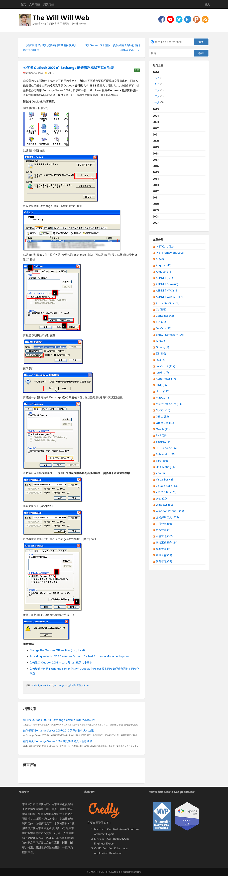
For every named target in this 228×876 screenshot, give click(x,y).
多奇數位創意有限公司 (131, 871)
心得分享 (164, 524)
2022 (156, 128)
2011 (156, 197)
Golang (162, 347)
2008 (156, 216)
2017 (156, 160)
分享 (137, 70)
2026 (158, 87)
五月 (157, 84)
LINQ (162, 385)
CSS (161, 322)
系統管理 (164, 536)
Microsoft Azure (169, 404)
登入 (207, 4)
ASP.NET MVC (167, 290)
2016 (156, 166)
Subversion (165, 454)
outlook (35, 685)
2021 (156, 134)
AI (160, 259)
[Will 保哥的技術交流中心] (162, 19)
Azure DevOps (167, 303)
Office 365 (165, 423)
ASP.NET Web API (169, 297)
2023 (156, 122)
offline (85, 685)
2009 (156, 210)
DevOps (163, 328)
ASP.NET (164, 278)
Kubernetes (166, 378)
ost (66, 685)
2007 (156, 222)
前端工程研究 (166, 542)
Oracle (163, 429)
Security (163, 442)
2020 (156, 141)
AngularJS (164, 272)
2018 (156, 153)
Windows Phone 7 (170, 511)
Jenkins (162, 372)
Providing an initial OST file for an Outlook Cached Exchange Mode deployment (80, 656)
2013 (156, 185)
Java (161, 360)
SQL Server (166, 448)
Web (162, 498)
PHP (161, 435)
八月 (157, 78)
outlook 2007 (46, 685)
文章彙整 (34, 4)
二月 (157, 96)
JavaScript (165, 366)
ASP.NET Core (167, 284)
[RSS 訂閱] (205, 19)
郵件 (79, 685)
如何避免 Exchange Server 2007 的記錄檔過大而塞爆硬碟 (57, 741)
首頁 (23, 4)
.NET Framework (170, 252)
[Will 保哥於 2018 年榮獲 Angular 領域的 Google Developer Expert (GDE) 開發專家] (187, 816)
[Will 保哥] (170, 19)
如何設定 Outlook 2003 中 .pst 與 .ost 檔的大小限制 (61, 662)
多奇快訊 (163, 530)
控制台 (72, 685)
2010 (156, 204)
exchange (59, 685)
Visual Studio (167, 486)
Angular (163, 265)
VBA (160, 473)
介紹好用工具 (167, 517)
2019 (156, 147)
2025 (156, 109)
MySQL (163, 410)
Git (160, 341)
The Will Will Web (61, 17)
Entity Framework (170, 334)
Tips (162, 460)
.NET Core (165, 246)
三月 (157, 90)
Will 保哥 (113, 871)
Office (51, 72)
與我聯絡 (48, 4)
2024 (156, 116)
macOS (162, 398)
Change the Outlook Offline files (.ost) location (59, 650)
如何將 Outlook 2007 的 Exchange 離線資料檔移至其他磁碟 (68, 67)
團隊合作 (164, 555)
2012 (156, 191)
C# (161, 309)
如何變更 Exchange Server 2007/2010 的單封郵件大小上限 (58, 730)
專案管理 (163, 549)
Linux (162, 391)
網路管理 (164, 561)
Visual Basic (165, 479)
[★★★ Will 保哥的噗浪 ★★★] (196, 19)
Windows (164, 504)
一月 (157, 102)
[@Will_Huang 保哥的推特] (179, 19)
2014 (156, 178)
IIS (161, 353)
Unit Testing (166, 467)
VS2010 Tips (166, 492)
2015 (156, 172)
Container (165, 316)
